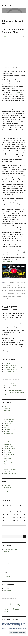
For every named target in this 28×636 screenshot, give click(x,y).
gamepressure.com (7, 261)
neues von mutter (9, 450)
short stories (16, 293)
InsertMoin (7, 588)
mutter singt (7, 444)
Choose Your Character (10, 365)
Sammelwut (7, 458)
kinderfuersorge (8, 433)
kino (3, 290)
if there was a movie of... (8, 284)
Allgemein (7, 408)
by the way (7, 410)
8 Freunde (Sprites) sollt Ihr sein (13, 367)
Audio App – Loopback (10, 549)
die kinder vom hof (9, 413)
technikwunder (8, 465)
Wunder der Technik (10, 473)
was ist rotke (7, 471)
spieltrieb (4, 285)
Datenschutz (7, 564)
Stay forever (7, 590)
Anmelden (7, 485)
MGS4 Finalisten (9, 442)
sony (21, 293)
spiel (23, 293)
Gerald (19, 288)
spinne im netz (8, 463)
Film (16, 288)
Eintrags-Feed (8, 487)
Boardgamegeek (8, 603)
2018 (12, 285)
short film (4, 293)
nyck (5, 282)
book (12, 287)
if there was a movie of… (11, 429)
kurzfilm (7, 290)
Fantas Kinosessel (20, 282)
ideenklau (6, 427)
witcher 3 (14, 296)
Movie (3, 292)
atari (9, 287)
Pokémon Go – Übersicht (11, 609)
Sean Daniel (21, 292)
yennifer (19, 296)
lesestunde (20, 284)
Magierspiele (7, 607)
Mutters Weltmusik (9, 448)
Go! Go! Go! (7, 363)
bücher (18, 287)
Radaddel (6, 611)
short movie (10, 293)
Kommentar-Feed (9, 489)
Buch (14, 287)
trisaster (6, 551)
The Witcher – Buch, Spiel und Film (13, 30)
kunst (15, 284)
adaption (15, 285)
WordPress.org (8, 492)
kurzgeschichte (13, 290)
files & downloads (9, 421)
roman (16, 292)
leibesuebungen (8, 438)
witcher (9, 296)
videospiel (4, 296)
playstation (8, 292)
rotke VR (6, 456)
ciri (5, 288)
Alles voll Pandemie (9, 371)
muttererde (7, 5)
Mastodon (7, 576)
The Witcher (12, 295)
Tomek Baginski (19, 295)
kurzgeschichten (21, 290)
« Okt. (7, 527)
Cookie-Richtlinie (19, 629)
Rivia (12, 292)
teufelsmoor (7, 467)
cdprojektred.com (17, 92)
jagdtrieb (6, 431)
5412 (5, 406)
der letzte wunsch (10, 288)
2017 (9, 285)
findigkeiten (7, 423)
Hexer (23, 288)
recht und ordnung (9, 454)
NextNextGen (8, 452)
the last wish (5, 295)
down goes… (7, 417)
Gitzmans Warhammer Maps (12, 605)
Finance (6, 386)
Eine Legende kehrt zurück (12, 369)
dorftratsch (7, 415)
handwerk (7, 425)
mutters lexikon (8, 446)
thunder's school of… (10, 469)
